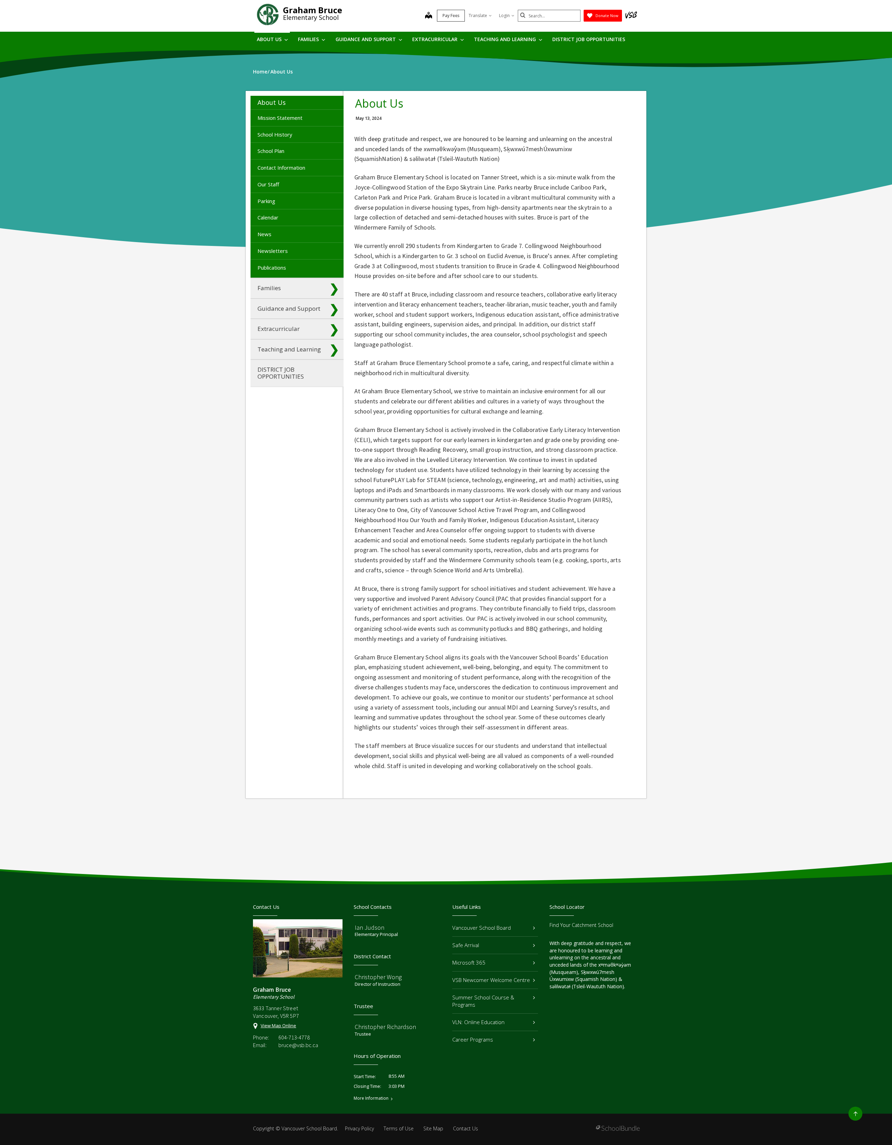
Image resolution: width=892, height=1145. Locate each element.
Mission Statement (279, 117)
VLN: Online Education (478, 1022)
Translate (478, 15)
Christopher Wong (378, 977)
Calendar (267, 217)
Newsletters (272, 250)
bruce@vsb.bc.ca (298, 1045)
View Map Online (278, 1025)
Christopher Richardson (385, 1027)
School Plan (270, 150)
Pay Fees (451, 15)
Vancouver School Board (481, 927)
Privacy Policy (359, 1128)
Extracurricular (435, 39)
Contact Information (281, 167)
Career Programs (472, 1039)
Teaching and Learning (505, 39)
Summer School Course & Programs (483, 1001)
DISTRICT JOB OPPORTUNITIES (588, 39)
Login (504, 15)
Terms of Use (399, 1128)
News (264, 234)
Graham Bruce (312, 10)
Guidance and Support (366, 39)
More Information (371, 1098)
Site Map (433, 1128)
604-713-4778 (294, 1037)
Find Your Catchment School (581, 925)
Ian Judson (369, 927)
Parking (266, 201)
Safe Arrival (465, 945)
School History (274, 134)
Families (309, 39)
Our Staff (268, 184)
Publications (271, 267)
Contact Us (465, 1128)
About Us (270, 39)
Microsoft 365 (468, 962)
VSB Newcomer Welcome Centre (491, 979)
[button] (334, 102)
